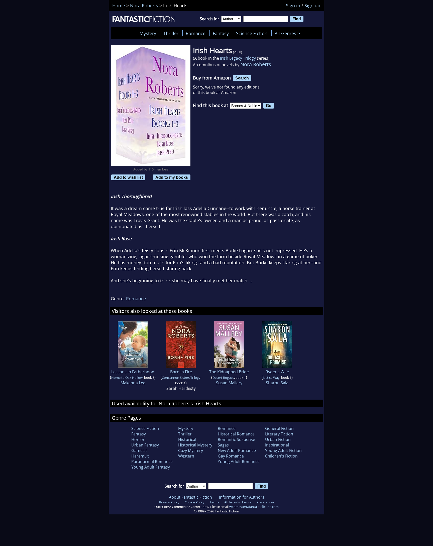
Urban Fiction (278, 439)
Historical (187, 439)
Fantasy (221, 33)
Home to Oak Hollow (127, 377)
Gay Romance (231, 456)
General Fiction (279, 428)
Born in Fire (181, 372)
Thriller (170, 33)
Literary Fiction (279, 434)
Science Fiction (251, 33)
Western (186, 456)
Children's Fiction (281, 456)
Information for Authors (241, 497)
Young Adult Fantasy (150, 467)
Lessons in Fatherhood (132, 372)
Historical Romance (236, 434)
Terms (214, 502)
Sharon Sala (277, 383)
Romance (195, 33)
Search (242, 78)
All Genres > (288, 33)
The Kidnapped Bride (229, 372)
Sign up (312, 6)
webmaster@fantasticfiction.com (254, 506)
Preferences (265, 502)
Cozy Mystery (190, 450)
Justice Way (271, 377)
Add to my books (171, 177)
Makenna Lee (133, 383)
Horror (138, 439)
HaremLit (140, 456)
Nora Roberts (255, 64)
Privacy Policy (169, 502)
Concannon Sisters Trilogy (181, 377)
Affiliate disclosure (237, 502)
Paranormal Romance (152, 461)
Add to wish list (128, 177)
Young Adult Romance (239, 461)
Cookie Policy (194, 502)
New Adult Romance (237, 450)
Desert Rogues (223, 377)
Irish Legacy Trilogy (238, 58)
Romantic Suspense (236, 439)
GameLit (139, 450)
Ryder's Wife (277, 372)
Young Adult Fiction (283, 450)
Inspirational (277, 445)
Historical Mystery (195, 445)
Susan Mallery (229, 383)
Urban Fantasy (145, 445)
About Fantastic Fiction (190, 497)
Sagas (223, 445)
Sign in (293, 6)
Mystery (148, 33)
